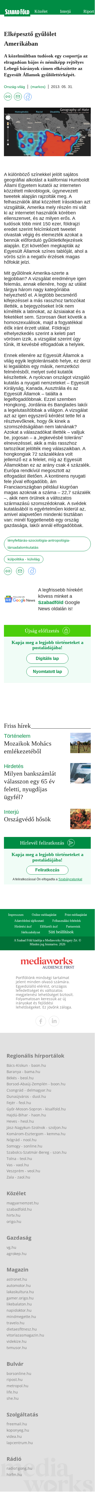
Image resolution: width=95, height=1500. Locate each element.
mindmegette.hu (21, 1316)
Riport (88, 11)
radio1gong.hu (19, 1468)
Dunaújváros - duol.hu (26, 1096)
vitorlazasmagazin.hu (25, 1335)
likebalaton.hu (19, 1304)
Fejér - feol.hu (19, 1102)
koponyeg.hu (18, 1430)
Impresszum (15, 915)
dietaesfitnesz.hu (22, 1329)
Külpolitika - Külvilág (24, 559)
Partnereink (73, 926)
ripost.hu (15, 1379)
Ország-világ (14, 87)
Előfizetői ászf (49, 926)
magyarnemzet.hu (23, 1202)
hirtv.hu (14, 1215)
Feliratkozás (47, 870)
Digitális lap (47, 658)
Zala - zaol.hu (18, 1177)
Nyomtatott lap (47, 671)
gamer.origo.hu (20, 1298)
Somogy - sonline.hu (24, 1146)
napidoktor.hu (19, 1310)
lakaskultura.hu (20, 1291)
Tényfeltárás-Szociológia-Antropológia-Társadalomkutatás (39, 543)
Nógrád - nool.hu (22, 1139)
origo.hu (14, 1221)
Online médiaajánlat (44, 915)
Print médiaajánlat (76, 915)
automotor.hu (19, 1285)
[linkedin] (54, 1021)
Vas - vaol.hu (18, 1164)
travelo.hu (15, 1322)
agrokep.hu (17, 1253)
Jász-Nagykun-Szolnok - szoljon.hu (37, 1127)
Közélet (40, 11)
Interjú (65, 11)
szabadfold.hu (19, 1209)
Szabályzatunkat (70, 879)
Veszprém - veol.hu (23, 1170)
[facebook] (41, 1021)
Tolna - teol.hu (19, 1158)
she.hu (13, 1398)
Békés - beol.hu (20, 1077)
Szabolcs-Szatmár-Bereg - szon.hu (37, 1152)
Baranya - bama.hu (23, 1071)
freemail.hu (17, 1423)
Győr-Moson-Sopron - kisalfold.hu (36, 1108)
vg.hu (11, 1247)
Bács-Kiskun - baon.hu (26, 1065)
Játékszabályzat (30, 932)
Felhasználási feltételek (66, 921)
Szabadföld (51, 602)
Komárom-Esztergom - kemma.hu (36, 1133)
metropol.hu (17, 1385)
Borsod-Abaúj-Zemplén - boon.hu (36, 1083)
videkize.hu (17, 1341)
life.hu (12, 1392)
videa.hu (14, 1436)
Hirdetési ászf (23, 926)
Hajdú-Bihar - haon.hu (26, 1114)
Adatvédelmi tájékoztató (29, 921)
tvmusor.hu (17, 1347)
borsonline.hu (19, 1373)
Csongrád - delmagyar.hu (29, 1090)
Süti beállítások (61, 932)
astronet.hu (17, 1279)
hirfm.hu (14, 1474)
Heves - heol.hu (20, 1121)
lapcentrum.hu (20, 1442)
